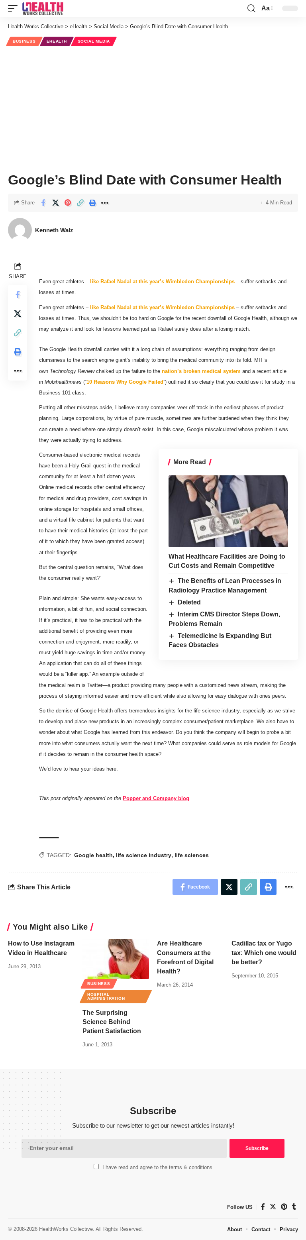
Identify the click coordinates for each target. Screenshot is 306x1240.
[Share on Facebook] (43, 202)
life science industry (143, 855)
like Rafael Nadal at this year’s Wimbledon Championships (162, 281)
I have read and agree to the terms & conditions (157, 1167)
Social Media (94, 41)
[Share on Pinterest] (67, 202)
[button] (15, 8)
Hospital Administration (106, 996)
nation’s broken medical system (201, 371)
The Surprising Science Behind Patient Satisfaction (111, 1021)
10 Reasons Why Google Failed (124, 382)
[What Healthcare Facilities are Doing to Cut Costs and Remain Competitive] (228, 511)
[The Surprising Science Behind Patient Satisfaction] (115, 959)
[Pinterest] (284, 1206)
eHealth (57, 41)
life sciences (192, 855)
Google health (93, 855)
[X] (273, 1206)
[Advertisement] (153, 108)
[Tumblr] (294, 1206)
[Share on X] (55, 202)
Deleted (189, 602)
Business (24, 41)
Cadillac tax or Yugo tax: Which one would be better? (263, 952)
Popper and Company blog (156, 798)
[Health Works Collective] (43, 8)
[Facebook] (263, 1206)
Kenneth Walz (54, 230)
